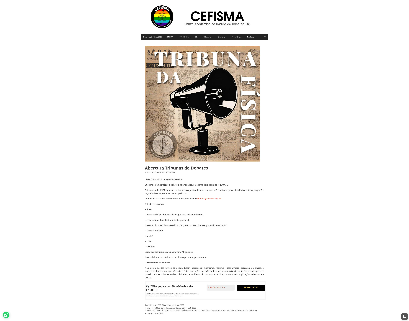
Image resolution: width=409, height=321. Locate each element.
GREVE (158, 305)
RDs (196, 37)
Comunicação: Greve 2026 (152, 37)
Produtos (250, 37)
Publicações (206, 37)
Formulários (236, 37)
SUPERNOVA (184, 37)
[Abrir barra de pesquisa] (265, 37)
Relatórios (221, 37)
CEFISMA (169, 37)
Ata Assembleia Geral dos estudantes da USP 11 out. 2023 (171, 308)
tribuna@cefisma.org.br (209, 198)
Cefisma (150, 305)
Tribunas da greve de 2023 (173, 305)
